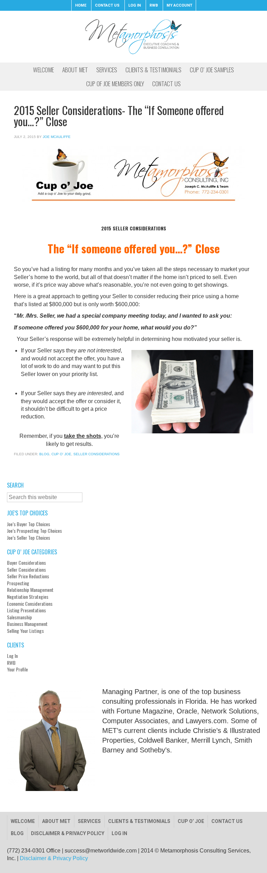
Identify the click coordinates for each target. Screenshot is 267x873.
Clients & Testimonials (139, 821)
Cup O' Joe (61, 454)
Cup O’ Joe (191, 821)
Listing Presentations (26, 610)
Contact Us (227, 821)
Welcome (23, 821)
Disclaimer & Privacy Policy (67, 833)
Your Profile (17, 669)
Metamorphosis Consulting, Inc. (133, 36)
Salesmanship (19, 617)
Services (89, 821)
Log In (12, 655)
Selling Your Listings (25, 630)
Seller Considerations (96, 454)
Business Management (27, 623)
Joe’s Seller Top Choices (28, 537)
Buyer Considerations (26, 562)
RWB (11, 662)
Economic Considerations (29, 603)
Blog (44, 454)
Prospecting (18, 583)
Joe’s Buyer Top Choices (28, 524)
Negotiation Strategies (27, 596)
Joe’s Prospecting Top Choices (34, 530)
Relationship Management (30, 589)
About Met (56, 821)
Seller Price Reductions (28, 576)
